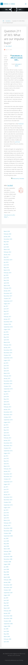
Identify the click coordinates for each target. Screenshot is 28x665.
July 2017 (6, 306)
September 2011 (8, 481)
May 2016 (6, 337)
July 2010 (6, 510)
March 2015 (7, 373)
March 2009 (7, 548)
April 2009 (6, 546)
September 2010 (8, 505)
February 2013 (7, 438)
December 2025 (8, 239)
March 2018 (7, 285)
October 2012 (7, 448)
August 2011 (7, 484)
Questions (8, 21)
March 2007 (7, 608)
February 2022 (7, 252)
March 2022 (7, 249)
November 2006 (8, 618)
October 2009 (7, 533)
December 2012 (8, 443)
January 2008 (7, 582)
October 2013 (7, 417)
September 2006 (8, 623)
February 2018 (7, 288)
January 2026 (7, 236)
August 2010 (7, 507)
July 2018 (6, 275)
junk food (17, 142)
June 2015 (6, 365)
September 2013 (8, 419)
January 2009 (7, 554)
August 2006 (7, 626)
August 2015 (7, 360)
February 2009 (7, 551)
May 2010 (6, 515)
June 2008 (6, 569)
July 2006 (6, 629)
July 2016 (6, 332)
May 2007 (6, 603)
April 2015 (6, 370)
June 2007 (6, 600)
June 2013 (6, 427)
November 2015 (8, 352)
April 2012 (6, 463)
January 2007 (7, 613)
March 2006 (7, 636)
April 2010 (6, 518)
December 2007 (8, 585)
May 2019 (6, 267)
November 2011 (8, 476)
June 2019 (6, 265)
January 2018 (7, 291)
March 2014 (7, 404)
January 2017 (7, 319)
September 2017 (8, 301)
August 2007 (7, 595)
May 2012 (6, 461)
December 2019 (8, 259)
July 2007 (6, 598)
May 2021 (6, 257)
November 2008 (8, 559)
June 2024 (6, 247)
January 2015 (7, 378)
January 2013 (7, 440)
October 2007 (7, 590)
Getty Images (17, 64)
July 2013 (6, 425)
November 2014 (8, 383)
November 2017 (8, 296)
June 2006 (6, 631)
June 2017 (6, 309)
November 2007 (8, 587)
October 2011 (7, 479)
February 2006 (7, 639)
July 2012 (6, 456)
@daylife (16, 65)
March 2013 (7, 435)
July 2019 (6, 262)
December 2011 (8, 474)
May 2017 (6, 311)
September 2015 (8, 358)
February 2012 (7, 469)
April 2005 (6, 641)
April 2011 (6, 492)
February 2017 (7, 316)
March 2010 (7, 520)
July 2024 (6, 244)
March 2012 (7, 466)
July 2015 (6, 363)
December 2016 (8, 321)
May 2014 (6, 399)
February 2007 (7, 610)
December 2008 (8, 556)
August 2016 (7, 329)
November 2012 (8, 445)
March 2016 (7, 342)
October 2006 (7, 621)
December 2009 (8, 528)
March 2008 (7, 577)
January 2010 (7, 525)
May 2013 (6, 430)
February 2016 (7, 345)
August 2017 (7, 303)
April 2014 (6, 401)
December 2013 (8, 412)
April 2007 (6, 605)
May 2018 (6, 280)
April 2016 (6, 340)
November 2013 (8, 414)
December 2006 (8, 616)
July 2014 (6, 394)
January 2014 (7, 409)
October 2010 (7, 502)
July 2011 (6, 487)
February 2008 (7, 580)
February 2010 (7, 523)
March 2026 (7, 231)
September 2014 (8, 389)
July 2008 (6, 567)
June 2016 (6, 334)
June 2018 (6, 278)
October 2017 (7, 298)
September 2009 (8, 536)
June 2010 (6, 512)
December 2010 (8, 497)
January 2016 (7, 347)
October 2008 (7, 561)
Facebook (20, 123)
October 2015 (7, 355)
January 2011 (7, 494)
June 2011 (6, 489)
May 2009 (6, 543)
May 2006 (6, 634)
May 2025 (6, 241)
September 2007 (8, 592)
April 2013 (6, 432)
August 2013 (7, 422)
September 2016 (8, 327)
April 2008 (6, 574)
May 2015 (6, 368)
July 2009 (6, 538)
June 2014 (6, 396)
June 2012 (6, 458)
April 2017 (6, 314)
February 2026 (7, 234)
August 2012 (7, 453)
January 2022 (7, 254)
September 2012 (8, 450)
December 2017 (8, 293)
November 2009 (8, 530)
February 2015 (7, 376)
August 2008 (7, 564)
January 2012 (7, 471)
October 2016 (7, 324)
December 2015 (8, 350)
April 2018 (6, 283)
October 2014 (7, 386)
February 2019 (7, 272)
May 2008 (6, 572)
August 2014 (7, 391)
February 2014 (7, 407)
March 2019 (7, 270)
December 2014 (8, 381)
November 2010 (8, 499)
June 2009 (6, 541)
